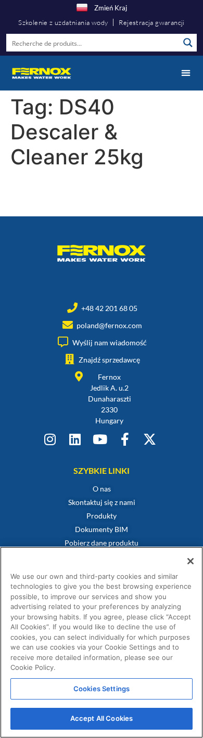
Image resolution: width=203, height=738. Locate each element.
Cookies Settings (101, 688)
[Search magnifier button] (188, 42)
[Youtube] (100, 439)
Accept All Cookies (101, 718)
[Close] (190, 561)
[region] (101, 642)
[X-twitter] (150, 439)
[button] (186, 73)
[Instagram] (50, 439)
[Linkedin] (75, 439)
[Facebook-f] (125, 439)
